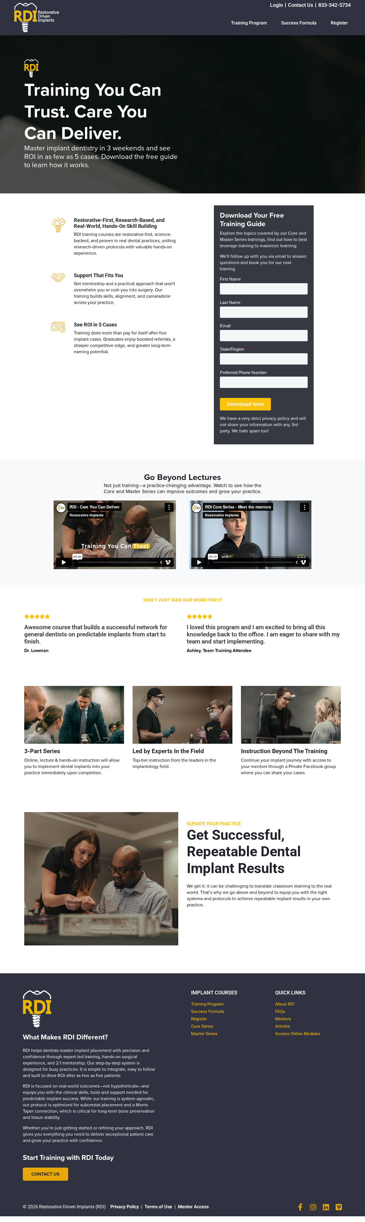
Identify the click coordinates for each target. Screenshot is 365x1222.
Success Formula (299, 23)
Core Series (202, 1026)
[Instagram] (313, 1207)
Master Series (204, 1033)
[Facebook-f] (300, 1207)
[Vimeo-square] (338, 1207)
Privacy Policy (124, 1206)
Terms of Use (158, 1206)
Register (339, 23)
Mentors (283, 1018)
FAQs (280, 1011)
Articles (282, 1026)
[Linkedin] (325, 1207)
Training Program (249, 23)
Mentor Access (193, 1206)
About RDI (284, 1004)
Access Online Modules (297, 1033)
